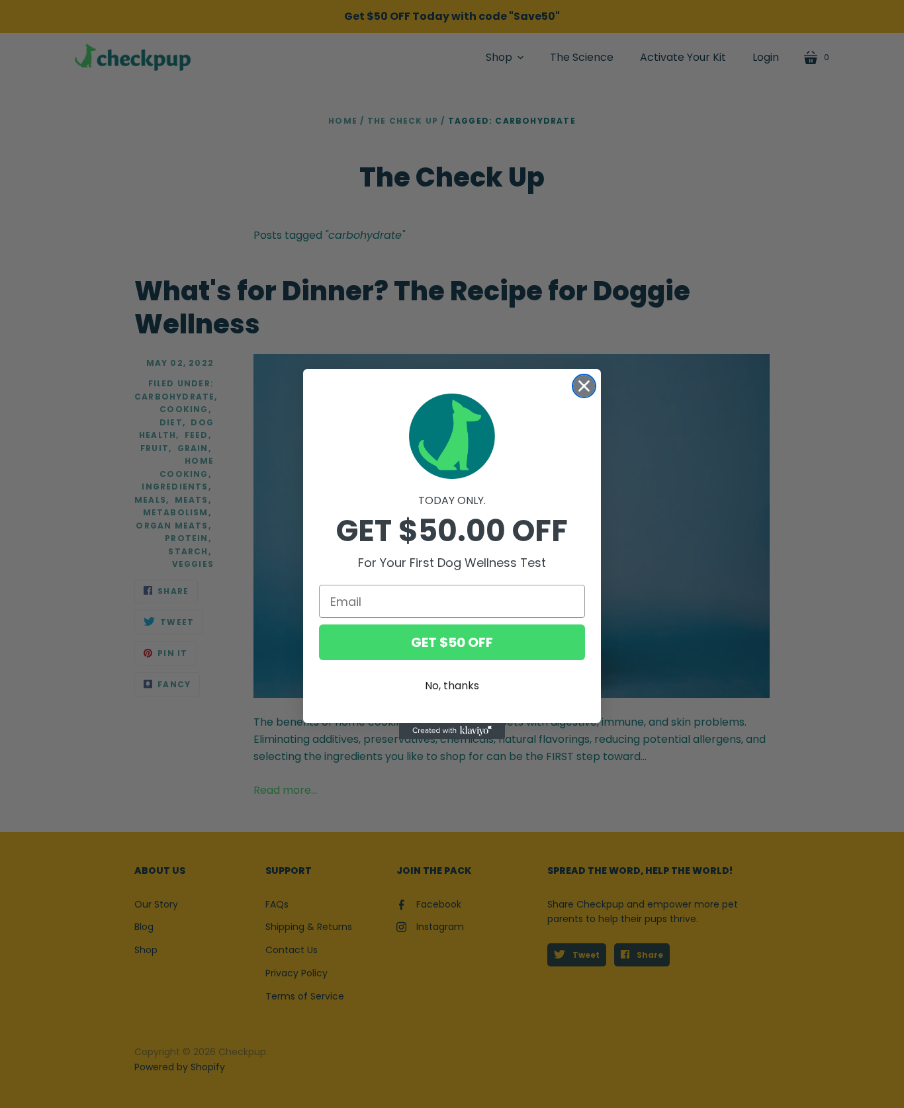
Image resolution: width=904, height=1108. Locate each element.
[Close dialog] (584, 386)
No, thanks (452, 685)
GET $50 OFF (452, 642)
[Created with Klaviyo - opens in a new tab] (452, 731)
